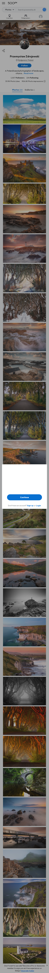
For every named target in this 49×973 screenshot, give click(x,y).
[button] (24, 497)
